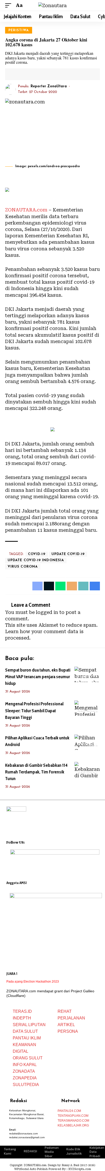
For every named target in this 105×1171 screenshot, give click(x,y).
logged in (47, 612)
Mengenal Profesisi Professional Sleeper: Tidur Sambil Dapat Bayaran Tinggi (34, 710)
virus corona (23, 566)
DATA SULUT (25, 1031)
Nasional (87, 710)
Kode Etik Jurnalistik (74, 1151)
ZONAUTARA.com (26, 209)
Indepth (22, 1018)
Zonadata (24, 1071)
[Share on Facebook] (17, 74)
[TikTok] (48, 841)
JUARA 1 (11, 973)
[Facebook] (28, 841)
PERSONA (68, 1031)
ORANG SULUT (28, 1058)
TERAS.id (22, 1011)
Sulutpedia (26, 1084)
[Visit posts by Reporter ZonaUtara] (10, 89)
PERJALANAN (71, 1018)
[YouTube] (35, 841)
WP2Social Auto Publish (31, 1169)
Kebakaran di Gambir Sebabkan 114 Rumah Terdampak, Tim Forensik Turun (36, 771)
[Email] (32, 74)
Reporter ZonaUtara (49, 86)
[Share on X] (25, 74)
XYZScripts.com (79, 1169)
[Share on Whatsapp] (60, 586)
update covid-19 (68, 554)
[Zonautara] (52, 5)
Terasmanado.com (73, 1120)
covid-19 (36, 554)
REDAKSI (30, 1151)
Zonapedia (25, 1078)
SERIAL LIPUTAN (29, 1025)
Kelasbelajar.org (73, 1125)
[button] (9, 5)
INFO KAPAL (25, 1064)
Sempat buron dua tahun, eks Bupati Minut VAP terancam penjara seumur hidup (37, 676)
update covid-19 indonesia (36, 560)
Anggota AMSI (16, 882)
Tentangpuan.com (73, 1115)
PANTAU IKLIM (27, 1038)
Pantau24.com (69, 1111)
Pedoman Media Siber (52, 1152)
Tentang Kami (10, 1151)
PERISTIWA (18, 30)
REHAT (65, 1011)
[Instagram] (42, 841)
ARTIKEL (66, 1025)
